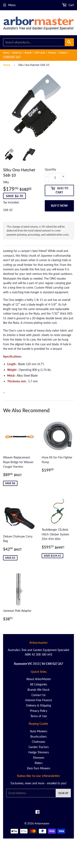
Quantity (50, 169)
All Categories (38, 684)
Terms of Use (38, 716)
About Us (17, 52)
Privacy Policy (38, 710)
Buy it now (59, 205)
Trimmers (38, 757)
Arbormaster (41, 823)
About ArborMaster (38, 679)
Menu (12, 5)
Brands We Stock (38, 689)
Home (6, 52)
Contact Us (38, 695)
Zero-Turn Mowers (38, 768)
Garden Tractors (39, 747)
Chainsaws (38, 741)
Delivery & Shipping (38, 705)
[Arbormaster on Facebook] (37, 812)
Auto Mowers (38, 731)
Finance (52, 52)
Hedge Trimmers (38, 752)
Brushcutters (38, 736)
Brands (28, 52)
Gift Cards (40, 52)
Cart (71, 5)
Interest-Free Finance (38, 700)
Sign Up (63, 793)
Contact (63, 52)
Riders (39, 763)
